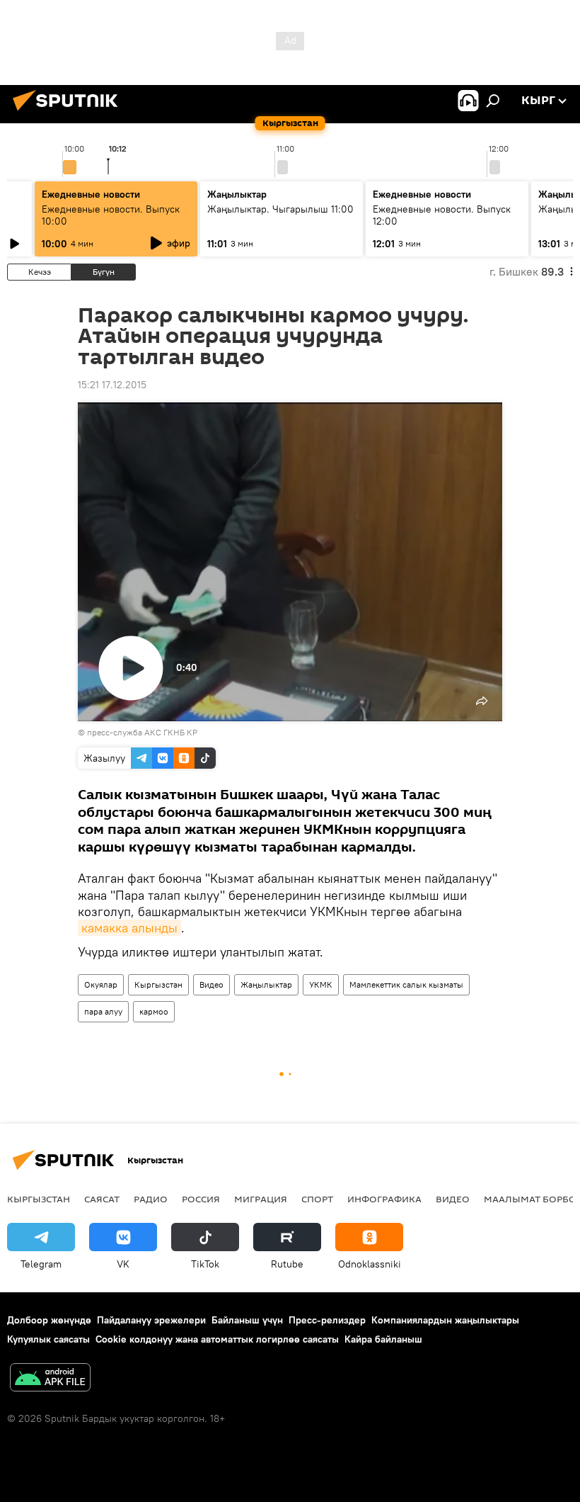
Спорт (317, 1198)
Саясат (102, 1198)
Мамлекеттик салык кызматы (406, 984)
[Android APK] (50, 1379)
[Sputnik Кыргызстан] (69, 112)
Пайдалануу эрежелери (151, 1320)
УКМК (320, 984)
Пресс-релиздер (327, 1320)
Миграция (260, 1198)
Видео (211, 984)
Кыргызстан (158, 984)
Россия (201, 1198)
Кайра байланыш (383, 1339)
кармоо (153, 1011)
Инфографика (384, 1198)
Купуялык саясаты (48, 1339)
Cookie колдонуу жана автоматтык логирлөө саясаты (217, 1339)
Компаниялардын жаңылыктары (445, 1320)
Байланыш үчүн (247, 1320)
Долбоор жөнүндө (49, 1320)
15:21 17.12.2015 (112, 384)
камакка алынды (129, 928)
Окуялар (100, 984)
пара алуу (103, 1011)
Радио (151, 1198)
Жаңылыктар (266, 984)
